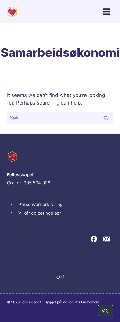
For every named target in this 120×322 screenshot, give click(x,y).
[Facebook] (93, 238)
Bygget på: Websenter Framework (72, 302)
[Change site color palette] (105, 310)
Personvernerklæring (40, 204)
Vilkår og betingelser (39, 212)
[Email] (106, 238)
